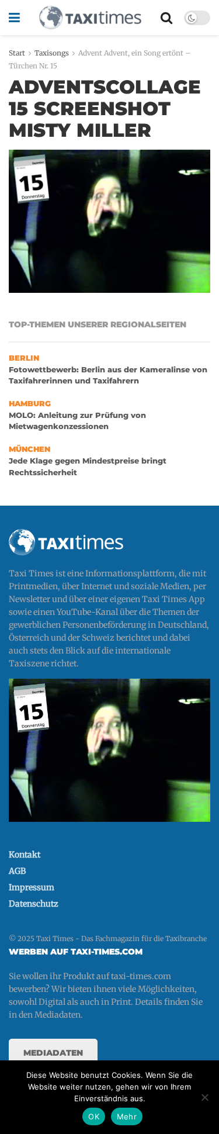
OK (93, 1116)
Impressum (31, 887)
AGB (17, 871)
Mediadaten (53, 1052)
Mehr (127, 1116)
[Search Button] (166, 17)
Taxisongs (51, 53)
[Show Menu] (14, 17)
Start (17, 53)
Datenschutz (33, 903)
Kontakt (24, 854)
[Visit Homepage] (90, 17)
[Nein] (204, 1097)
